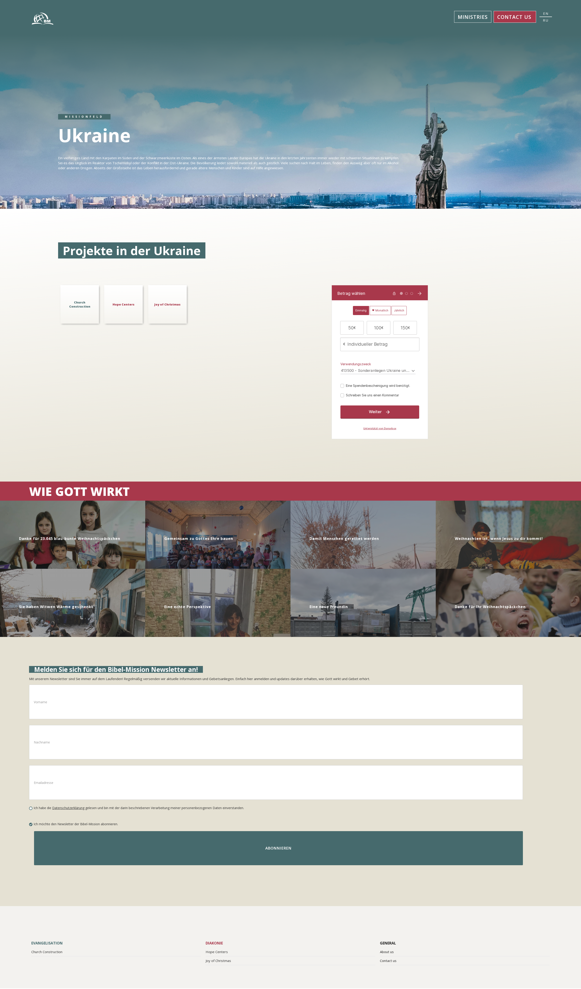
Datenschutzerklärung (68, 808)
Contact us (514, 16)
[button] (472, 17)
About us (387, 951)
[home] (44, 18)
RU (546, 20)
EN (546, 13)
